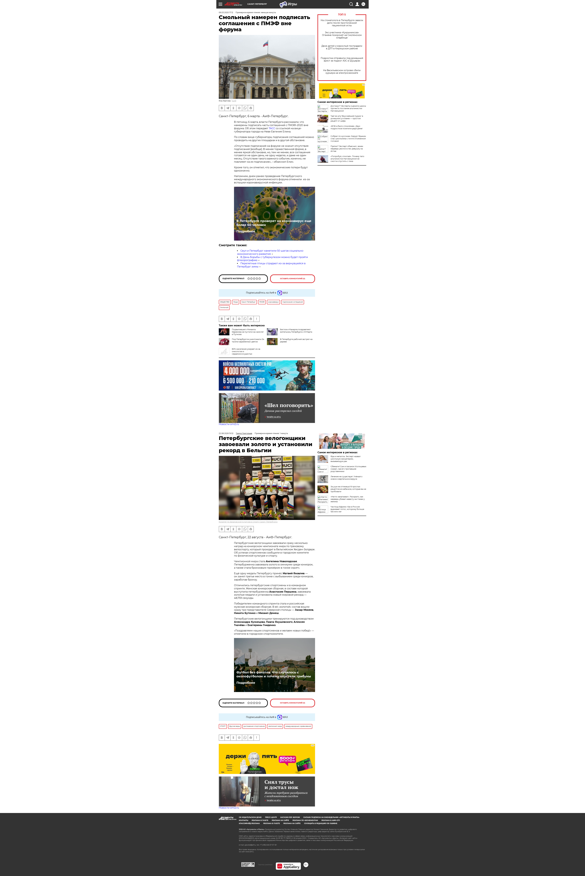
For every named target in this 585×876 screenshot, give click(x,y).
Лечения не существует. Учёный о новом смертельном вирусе (346, 477)
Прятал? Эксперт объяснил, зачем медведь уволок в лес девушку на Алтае (347, 148)
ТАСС (272, 128)
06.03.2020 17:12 (226, 12)
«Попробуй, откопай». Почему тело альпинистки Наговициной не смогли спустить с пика (347, 158)
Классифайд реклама (249, 823)
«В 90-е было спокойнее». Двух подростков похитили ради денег (347, 127)
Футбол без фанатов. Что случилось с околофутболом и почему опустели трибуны (273, 674)
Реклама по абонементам (305, 820)
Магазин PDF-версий (290, 817)
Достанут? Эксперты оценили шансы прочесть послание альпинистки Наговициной (348, 108)
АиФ (234, 101)
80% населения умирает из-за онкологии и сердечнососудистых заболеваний (239, 352)
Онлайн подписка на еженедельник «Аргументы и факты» (331, 817)
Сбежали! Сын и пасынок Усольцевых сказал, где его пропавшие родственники (348, 468)
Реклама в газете (260, 820)
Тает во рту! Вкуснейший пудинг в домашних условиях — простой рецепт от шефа (347, 118)
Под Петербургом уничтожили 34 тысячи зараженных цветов (248, 340)
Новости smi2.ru (229, 424)
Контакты (243, 820)
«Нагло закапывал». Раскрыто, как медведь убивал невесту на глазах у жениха (348, 499)
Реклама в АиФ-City (330, 820)
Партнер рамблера (265, 864)
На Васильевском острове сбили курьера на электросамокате (342, 71)
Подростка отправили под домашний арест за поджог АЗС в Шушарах (342, 59)
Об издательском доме (250, 817)
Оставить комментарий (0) (292, 279)
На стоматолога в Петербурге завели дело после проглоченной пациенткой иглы (342, 23)
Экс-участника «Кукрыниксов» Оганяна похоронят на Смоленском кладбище (342, 35)
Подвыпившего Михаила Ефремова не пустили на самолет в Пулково (248, 331)
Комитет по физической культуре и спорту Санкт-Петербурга (248, 522)
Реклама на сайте (280, 820)
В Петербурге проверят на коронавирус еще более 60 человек (273, 223)
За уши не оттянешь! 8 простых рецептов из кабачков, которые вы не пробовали (348, 489)
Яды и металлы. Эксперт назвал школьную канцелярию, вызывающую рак (346, 458)
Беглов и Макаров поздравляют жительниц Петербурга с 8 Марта (296, 330)
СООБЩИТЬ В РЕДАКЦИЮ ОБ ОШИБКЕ (320, 823)
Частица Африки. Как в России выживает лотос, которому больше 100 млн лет (347, 509)
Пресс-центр (271, 817)
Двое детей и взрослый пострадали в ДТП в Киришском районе (341, 47)
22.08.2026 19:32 (226, 433)
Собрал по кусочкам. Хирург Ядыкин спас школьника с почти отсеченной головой (348, 138)
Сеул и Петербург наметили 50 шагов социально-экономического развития (270, 252)
